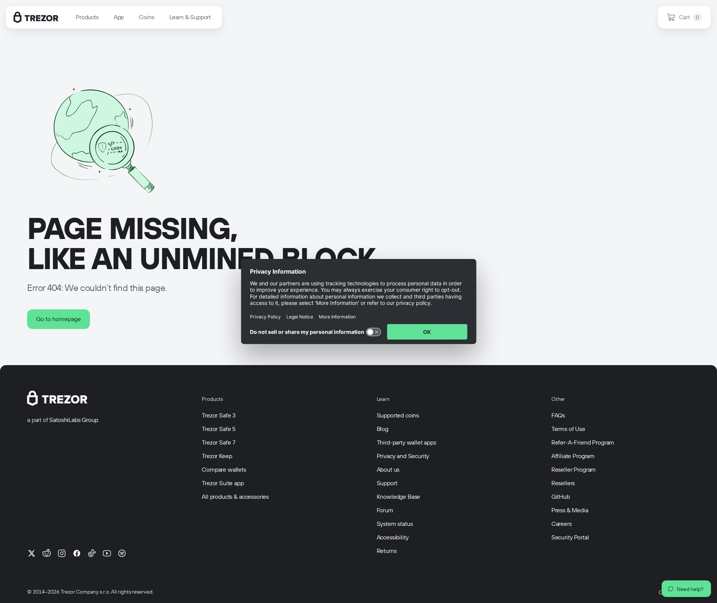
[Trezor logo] (36, 17)
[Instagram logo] (61, 553)
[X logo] (31, 553)
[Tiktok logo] (91, 553)
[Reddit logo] (46, 553)
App (119, 17)
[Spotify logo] (121, 553)
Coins (146, 17)
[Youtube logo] (106, 553)
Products (87, 17)
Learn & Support (190, 17)
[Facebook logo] (76, 553)
